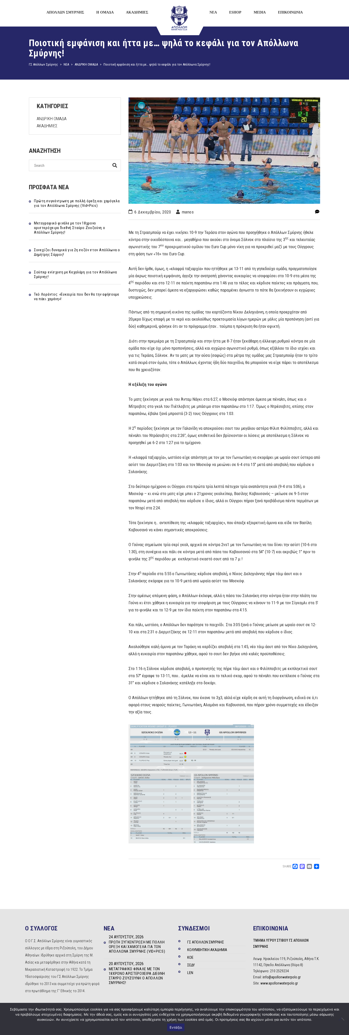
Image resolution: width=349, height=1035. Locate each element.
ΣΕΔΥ (191, 965)
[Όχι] (342, 1018)
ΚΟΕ (190, 957)
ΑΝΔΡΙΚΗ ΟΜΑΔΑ (51, 118)
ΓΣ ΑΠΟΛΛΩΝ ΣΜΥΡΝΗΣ (205, 942)
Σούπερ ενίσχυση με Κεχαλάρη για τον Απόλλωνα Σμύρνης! (75, 274)
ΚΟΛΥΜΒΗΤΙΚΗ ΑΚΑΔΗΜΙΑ (207, 950)
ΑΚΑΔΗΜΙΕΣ (47, 125)
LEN (190, 972)
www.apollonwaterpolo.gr (279, 983)
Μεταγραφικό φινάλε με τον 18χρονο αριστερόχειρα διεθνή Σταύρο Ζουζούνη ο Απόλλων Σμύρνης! (69, 228)
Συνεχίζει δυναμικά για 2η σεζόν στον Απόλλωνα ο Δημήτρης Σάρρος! (77, 252)
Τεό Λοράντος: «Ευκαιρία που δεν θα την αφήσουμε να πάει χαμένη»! (76, 296)
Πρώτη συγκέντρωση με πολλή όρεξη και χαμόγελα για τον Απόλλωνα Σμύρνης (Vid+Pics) (77, 203)
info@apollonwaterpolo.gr (282, 977)
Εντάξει (176, 1027)
